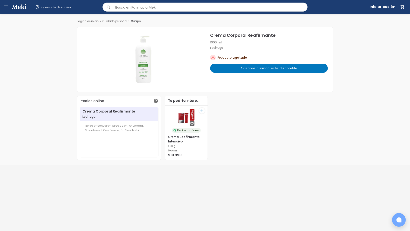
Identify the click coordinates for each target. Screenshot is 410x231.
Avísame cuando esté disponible (269, 68)
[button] (143, 59)
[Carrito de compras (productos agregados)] (402, 7)
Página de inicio (87, 21)
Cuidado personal (114, 21)
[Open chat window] (399, 220)
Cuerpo (136, 21)
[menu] (6, 7)
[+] (202, 111)
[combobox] (211, 7)
